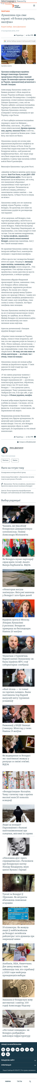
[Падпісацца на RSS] (8, 1054)
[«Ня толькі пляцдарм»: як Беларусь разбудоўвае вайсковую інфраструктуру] (18, 1019)
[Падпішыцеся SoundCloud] (27, 1049)
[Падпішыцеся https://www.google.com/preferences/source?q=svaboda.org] (3, 1049)
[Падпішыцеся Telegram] (3, 1054)
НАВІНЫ (8, 1081)
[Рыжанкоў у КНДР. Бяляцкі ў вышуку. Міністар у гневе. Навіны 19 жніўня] (18, 714)
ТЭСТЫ (19, 1081)
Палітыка (5, 11)
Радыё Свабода (6, 27)
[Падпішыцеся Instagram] (32, 1049)
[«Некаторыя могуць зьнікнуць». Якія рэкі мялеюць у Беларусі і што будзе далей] (18, 578)
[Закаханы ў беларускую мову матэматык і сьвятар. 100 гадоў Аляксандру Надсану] (18, 988)
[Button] (18, 35)
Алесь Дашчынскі (19, 27)
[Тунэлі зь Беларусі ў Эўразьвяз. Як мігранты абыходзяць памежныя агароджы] (18, 883)
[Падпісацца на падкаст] (22, 1049)
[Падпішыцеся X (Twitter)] (13, 1049)
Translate (8, 4)
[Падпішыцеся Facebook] (8, 1049)
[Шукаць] (30, 1081)
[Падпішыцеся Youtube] (17, 1049)
